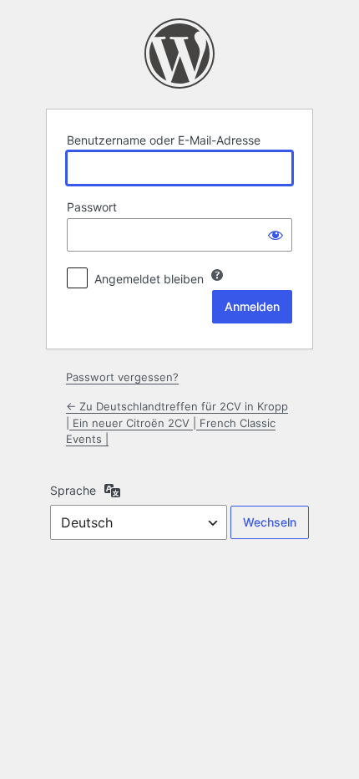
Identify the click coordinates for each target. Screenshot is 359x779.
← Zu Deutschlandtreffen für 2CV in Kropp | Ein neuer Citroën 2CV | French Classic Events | (177, 423)
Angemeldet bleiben (149, 279)
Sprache (73, 490)
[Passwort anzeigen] (275, 235)
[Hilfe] (217, 275)
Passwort (92, 207)
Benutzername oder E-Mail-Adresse (163, 140)
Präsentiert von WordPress (179, 53)
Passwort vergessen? (122, 377)
